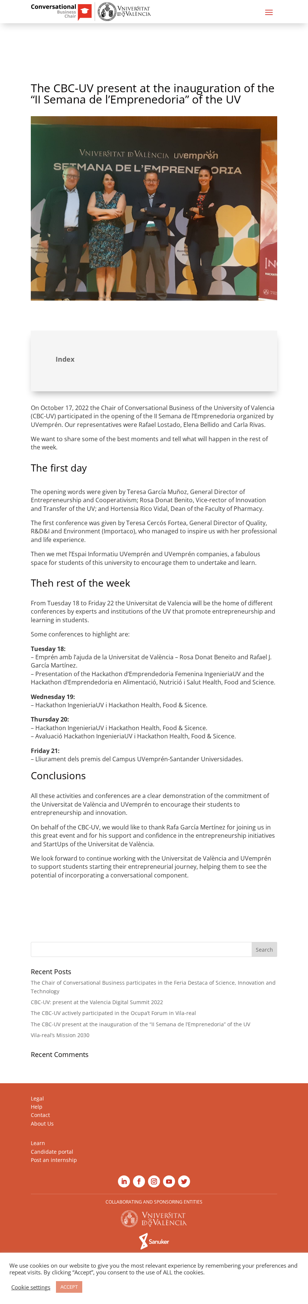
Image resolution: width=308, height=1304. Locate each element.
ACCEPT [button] (69, 1286)
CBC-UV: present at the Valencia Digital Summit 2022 (97, 1002)
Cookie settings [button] (30, 1287)
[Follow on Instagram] (154, 1181)
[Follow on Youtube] (169, 1181)
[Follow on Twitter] (184, 1181)
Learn (38, 1143)
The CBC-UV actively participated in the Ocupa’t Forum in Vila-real (113, 1013)
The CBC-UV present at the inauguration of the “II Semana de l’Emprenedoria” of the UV (140, 1024)
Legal (37, 1098)
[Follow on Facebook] (139, 1181)
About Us (42, 1123)
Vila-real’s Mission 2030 (60, 1035)
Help (36, 1106)
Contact (40, 1114)
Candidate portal (52, 1151)
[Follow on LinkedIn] (124, 1181)
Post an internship (54, 1159)
